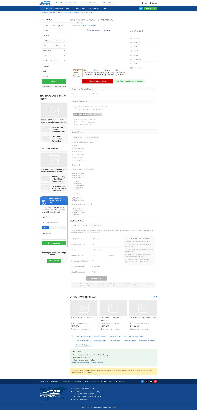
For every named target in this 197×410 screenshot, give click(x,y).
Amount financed (77, 266)
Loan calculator (79, 225)
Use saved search (60, 86)
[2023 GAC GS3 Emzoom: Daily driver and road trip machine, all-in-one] (54, 110)
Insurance (96, 225)
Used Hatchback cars (99, 341)
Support (87, 381)
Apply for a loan (96, 278)
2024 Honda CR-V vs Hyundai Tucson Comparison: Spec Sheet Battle (59, 188)
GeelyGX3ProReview (110, 3)
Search (53, 82)
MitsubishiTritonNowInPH (68, 3)
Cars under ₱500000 (82, 341)
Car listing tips (120, 381)
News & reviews (94, 8)
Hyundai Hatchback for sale (117, 336)
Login (145, 3)
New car (53, 228)
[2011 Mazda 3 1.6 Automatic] (83, 308)
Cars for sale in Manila (136, 336)
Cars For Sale (47, 8)
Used (63, 26)
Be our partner (108, 381)
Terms (73, 250)
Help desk (97, 381)
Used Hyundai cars (100, 336)
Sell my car (150, 8)
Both (46, 26)
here (90, 372)
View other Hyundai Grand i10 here (129, 81)
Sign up (154, 3)
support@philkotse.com (80, 399)
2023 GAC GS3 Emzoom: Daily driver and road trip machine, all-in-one (53, 121)
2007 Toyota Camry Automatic (143, 317)
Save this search (47, 86)
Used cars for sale (114, 341)
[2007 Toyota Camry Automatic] (143, 308)
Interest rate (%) (77, 255)
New (54, 26)
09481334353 (77, 396)
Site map (78, 381)
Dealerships (80, 8)
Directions (91, 122)
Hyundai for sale (55, 12)
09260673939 (92, 396)
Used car (61, 228)
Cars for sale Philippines (83, 345)
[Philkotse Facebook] (142, 381)
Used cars (59, 8)
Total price (75, 94)
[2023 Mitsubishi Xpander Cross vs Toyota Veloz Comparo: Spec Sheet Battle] (54, 160)
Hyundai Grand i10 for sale (71, 12)
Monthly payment (78, 272)
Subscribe (55, 261)
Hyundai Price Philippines (147, 341)
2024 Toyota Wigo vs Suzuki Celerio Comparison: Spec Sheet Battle (59, 179)
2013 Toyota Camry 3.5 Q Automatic (110, 318)
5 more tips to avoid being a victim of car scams (88, 362)
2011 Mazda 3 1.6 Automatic (82, 317)
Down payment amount (80, 261)
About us (42, 381)
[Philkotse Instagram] (151, 381)
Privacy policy (67, 381)
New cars (69, 8)
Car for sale (44, 12)
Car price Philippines (129, 341)
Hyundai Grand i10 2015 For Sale (85, 25)
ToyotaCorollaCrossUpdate (90, 3)
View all (152, 297)
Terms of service (54, 381)
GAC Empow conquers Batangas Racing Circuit (59, 139)
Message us (55, 243)
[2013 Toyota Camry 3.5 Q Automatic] (113, 308)
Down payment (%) (78, 244)
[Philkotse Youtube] (155, 381)
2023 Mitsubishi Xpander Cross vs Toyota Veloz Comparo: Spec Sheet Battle (53, 170)
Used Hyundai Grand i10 (83, 336)
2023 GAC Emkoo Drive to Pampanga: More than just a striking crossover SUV (59, 129)
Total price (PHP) (77, 239)
